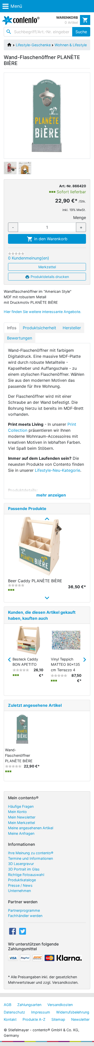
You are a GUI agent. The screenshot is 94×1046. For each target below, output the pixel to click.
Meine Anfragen (21, 833)
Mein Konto (17, 812)
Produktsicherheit (39, 327)
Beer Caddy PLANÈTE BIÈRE (35, 580)
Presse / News (20, 885)
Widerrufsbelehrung (72, 1012)
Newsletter (80, 1019)
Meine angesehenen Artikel (30, 828)
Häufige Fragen (21, 806)
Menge (79, 217)
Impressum (40, 1012)
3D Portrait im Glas (24, 869)
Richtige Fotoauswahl (26, 874)
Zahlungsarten (29, 1004)
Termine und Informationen (30, 858)
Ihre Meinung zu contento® (30, 853)
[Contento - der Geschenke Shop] (20, 20)
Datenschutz (14, 1012)
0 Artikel (71, 22)
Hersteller (72, 327)
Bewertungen (19, 338)
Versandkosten (60, 1004)
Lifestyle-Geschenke (33, 45)
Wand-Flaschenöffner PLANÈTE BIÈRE (19, 755)
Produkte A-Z (34, 1019)
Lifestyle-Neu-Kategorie (57, 470)
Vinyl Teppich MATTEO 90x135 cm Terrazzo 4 (65, 664)
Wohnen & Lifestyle (71, 45)
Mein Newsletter (21, 817)
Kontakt (10, 1019)
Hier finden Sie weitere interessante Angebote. (42, 312)
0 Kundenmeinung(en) (28, 258)
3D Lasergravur (21, 864)
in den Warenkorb (50, 238)
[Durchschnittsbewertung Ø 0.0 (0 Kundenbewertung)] (16, 253)
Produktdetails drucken (49, 276)
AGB (7, 1004)
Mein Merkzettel (21, 822)
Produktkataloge (22, 880)
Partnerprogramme (24, 910)
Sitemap (58, 1019)
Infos (11, 327)
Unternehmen (19, 890)
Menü (16, 6)
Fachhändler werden (25, 916)
